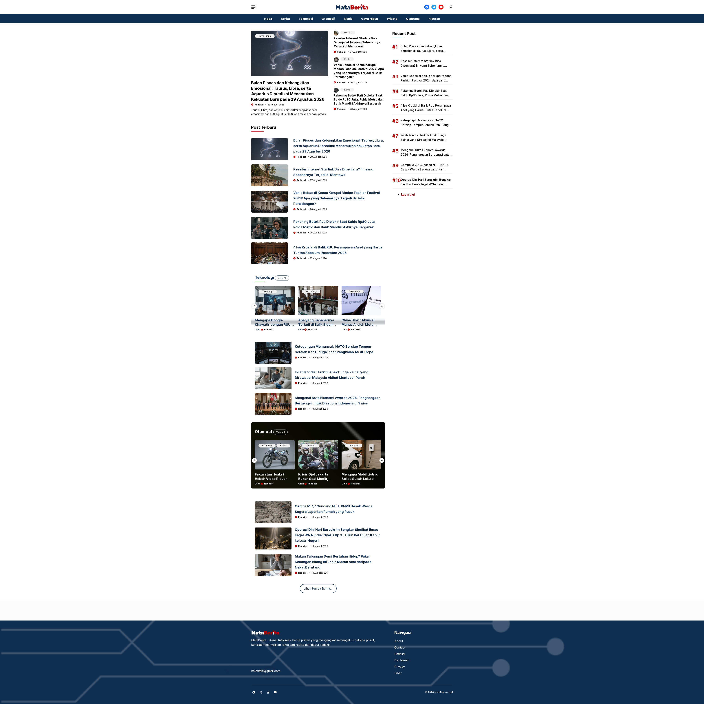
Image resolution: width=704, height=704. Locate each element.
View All (282, 278)
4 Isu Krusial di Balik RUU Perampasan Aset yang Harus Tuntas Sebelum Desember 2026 (426, 110)
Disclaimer (401, 660)
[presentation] (254, 306)
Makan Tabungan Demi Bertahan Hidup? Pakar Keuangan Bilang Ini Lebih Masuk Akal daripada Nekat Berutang (333, 561)
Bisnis (348, 19)
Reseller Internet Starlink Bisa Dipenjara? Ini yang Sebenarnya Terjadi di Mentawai (357, 42)
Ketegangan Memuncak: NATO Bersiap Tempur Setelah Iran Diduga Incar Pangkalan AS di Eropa (425, 124)
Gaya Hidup (369, 19)
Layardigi (408, 194)
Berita (285, 19)
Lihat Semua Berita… (318, 588)
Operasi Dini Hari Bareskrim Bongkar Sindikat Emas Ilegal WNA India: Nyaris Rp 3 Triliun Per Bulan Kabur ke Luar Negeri (337, 535)
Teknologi (306, 19)
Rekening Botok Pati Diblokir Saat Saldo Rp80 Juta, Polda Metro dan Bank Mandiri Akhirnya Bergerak (359, 99)
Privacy (399, 666)
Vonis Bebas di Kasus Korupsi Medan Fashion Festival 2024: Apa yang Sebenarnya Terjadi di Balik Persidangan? (336, 198)
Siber (398, 673)
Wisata (392, 19)
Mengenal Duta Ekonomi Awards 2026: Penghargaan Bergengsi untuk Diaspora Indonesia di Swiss (426, 154)
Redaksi (259, 104)
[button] (451, 7)
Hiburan (434, 19)
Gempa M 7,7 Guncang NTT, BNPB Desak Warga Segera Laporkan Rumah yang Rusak (424, 169)
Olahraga (413, 19)
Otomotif (328, 19)
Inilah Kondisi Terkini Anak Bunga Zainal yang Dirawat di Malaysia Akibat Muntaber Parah (423, 139)
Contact (399, 647)
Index (268, 19)
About (398, 641)
